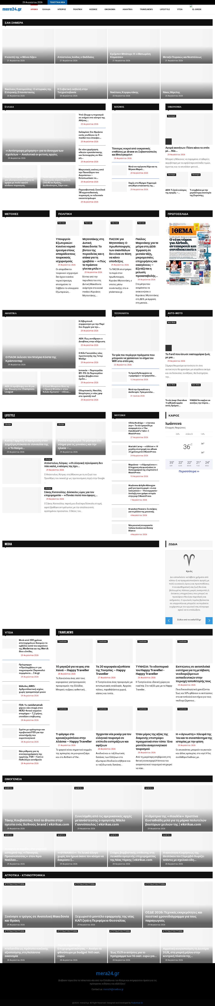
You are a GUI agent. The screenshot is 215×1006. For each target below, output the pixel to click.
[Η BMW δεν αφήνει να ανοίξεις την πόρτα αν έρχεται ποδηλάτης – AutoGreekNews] (201, 389)
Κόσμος (93, 9)
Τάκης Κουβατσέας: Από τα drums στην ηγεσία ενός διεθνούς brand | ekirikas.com (37, 822)
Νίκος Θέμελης (171, 92)
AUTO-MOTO (175, 313)
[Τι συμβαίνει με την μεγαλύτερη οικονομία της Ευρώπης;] (201, 179)
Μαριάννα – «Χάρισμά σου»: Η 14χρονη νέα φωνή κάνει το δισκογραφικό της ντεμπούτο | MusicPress (143, 468)
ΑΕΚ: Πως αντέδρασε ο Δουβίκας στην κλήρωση (92, 340)
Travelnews (146, 9)
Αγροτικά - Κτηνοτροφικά (25, 875)
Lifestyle (165, 9)
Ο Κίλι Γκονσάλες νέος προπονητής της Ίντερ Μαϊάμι (91, 356)
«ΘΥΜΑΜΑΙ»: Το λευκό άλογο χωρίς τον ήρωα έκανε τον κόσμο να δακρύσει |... (80, 856)
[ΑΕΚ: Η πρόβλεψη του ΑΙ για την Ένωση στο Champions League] (19, 383)
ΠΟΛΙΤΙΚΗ (65, 214)
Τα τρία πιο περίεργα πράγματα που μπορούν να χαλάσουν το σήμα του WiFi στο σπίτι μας (133, 357)
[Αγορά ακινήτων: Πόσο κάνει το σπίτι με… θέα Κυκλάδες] (189, 129)
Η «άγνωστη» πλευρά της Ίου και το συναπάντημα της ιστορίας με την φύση (194, 737)
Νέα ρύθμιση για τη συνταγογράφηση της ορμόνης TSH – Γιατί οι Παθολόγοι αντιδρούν (31, 755)
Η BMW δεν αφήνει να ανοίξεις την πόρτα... (200, 401)
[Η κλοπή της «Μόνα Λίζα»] (28, 46)
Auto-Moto (171, 322)
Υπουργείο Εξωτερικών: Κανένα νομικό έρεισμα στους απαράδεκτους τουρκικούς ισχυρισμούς (65, 250)
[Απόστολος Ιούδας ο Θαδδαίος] (81, 46)
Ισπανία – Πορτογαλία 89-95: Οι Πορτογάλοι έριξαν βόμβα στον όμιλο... (91, 374)
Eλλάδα (46, 9)
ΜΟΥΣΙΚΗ (119, 415)
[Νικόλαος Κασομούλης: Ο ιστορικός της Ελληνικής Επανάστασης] (28, 81)
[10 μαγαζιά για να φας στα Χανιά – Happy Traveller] (74, 651)
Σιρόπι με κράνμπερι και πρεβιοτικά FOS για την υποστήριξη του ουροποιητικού (32, 734)
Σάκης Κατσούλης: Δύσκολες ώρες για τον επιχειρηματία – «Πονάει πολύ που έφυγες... (71, 494)
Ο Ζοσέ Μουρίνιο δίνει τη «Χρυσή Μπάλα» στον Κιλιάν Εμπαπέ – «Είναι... (57, 389)
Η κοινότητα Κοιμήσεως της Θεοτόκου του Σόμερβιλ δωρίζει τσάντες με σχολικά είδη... (183, 856)
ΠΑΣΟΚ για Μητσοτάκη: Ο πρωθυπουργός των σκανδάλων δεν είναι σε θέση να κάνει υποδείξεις (120, 250)
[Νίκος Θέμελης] (187, 81)
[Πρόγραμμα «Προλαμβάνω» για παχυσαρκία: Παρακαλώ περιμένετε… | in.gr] (9, 668)
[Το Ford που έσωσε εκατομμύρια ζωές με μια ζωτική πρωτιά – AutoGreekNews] (189, 335)
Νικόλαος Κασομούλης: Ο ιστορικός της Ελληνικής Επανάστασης (28, 91)
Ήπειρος (62, 9)
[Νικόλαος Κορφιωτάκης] (134, 81)
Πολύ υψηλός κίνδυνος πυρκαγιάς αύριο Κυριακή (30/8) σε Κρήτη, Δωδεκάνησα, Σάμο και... (56, 181)
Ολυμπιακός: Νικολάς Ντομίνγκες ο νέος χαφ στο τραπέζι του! (90, 393)
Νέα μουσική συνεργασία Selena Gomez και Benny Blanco (140, 528)
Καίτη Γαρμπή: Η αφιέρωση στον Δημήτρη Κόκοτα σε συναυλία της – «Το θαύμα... (26, 444)
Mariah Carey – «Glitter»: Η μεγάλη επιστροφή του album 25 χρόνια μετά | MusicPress (143, 449)
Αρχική (34, 9)
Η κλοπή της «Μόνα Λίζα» (21, 57)
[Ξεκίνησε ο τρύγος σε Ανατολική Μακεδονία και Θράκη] (37, 904)
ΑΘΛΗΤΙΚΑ (11, 313)
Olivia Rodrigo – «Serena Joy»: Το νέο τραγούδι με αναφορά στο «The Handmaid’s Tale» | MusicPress (141, 428)
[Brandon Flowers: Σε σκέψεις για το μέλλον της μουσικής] (119, 513)
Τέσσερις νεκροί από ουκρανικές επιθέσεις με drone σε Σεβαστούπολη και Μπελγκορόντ (134, 151)
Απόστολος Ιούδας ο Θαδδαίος (75, 57)
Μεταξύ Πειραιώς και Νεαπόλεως (182, 57)
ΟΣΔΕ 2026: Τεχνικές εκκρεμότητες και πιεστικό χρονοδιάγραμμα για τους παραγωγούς (173, 916)
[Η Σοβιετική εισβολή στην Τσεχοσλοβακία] (81, 81)
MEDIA (8, 544)
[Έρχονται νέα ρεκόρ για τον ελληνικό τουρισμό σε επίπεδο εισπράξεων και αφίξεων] (114, 718)
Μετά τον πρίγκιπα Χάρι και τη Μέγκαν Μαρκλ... (142, 168)
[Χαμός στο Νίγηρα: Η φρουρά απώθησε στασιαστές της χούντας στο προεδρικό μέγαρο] (119, 187)
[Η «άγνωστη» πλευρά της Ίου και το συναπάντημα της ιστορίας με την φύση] (194, 718)
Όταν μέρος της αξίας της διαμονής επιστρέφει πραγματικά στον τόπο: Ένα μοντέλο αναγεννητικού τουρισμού (154, 741)
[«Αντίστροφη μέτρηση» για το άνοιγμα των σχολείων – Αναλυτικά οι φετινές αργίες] (39, 137)
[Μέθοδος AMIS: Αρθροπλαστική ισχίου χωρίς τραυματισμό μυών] (9, 690)
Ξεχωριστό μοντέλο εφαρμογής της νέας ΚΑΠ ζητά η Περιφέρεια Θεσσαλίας (104, 918)
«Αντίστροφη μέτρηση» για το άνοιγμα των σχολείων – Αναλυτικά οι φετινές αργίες (34, 152)
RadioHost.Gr (137, 1003)
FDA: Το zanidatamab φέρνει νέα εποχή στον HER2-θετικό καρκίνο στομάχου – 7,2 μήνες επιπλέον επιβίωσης (31, 711)
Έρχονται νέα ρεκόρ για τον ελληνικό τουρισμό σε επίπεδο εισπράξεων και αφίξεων (113, 739)
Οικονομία (110, 9)
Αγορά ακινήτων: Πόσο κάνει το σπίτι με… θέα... (187, 149)
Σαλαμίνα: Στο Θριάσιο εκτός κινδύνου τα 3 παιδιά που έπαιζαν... (91, 135)
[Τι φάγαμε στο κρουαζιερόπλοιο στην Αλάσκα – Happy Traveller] (74, 718)
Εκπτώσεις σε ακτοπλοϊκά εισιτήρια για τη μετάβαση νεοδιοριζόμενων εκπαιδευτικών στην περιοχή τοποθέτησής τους (193, 674)
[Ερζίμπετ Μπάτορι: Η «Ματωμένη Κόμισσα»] (134, 46)
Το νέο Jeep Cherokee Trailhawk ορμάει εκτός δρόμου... (176, 403)
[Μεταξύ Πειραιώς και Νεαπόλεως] (187, 46)
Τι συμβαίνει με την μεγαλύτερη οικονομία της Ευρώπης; (200, 193)
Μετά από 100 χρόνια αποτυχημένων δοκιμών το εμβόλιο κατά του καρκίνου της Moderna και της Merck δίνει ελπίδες (33, 646)
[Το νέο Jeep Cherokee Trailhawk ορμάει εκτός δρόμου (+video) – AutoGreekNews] (176, 389)
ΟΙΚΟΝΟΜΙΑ (174, 106)
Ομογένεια (13, 779)
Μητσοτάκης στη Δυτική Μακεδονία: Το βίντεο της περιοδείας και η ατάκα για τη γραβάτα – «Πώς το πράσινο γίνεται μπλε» (94, 253)
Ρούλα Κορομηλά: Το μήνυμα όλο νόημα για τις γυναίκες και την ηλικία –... (80, 444)
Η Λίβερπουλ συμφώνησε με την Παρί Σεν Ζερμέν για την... (91, 324)
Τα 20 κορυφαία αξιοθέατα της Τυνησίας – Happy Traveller (113, 670)
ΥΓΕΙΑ (180, 9)
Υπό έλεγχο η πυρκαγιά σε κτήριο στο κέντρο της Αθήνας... (92, 117)
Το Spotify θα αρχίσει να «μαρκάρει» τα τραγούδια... (142, 374)
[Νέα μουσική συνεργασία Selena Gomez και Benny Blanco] (119, 529)
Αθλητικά (128, 9)
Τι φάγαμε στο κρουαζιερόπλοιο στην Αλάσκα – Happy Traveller (74, 737)
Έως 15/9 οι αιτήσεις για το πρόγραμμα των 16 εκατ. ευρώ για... (133, 954)
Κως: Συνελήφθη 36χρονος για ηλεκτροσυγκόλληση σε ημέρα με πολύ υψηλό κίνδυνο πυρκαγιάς (19, 181)
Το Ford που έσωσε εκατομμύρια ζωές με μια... (187, 356)
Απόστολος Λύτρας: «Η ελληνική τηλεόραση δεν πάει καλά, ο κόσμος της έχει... (73, 464)
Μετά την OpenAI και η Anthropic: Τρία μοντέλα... (141, 390)
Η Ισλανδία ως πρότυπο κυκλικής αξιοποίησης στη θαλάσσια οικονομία (26, 952)
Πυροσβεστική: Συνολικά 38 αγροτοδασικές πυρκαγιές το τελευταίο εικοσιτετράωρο (92, 194)
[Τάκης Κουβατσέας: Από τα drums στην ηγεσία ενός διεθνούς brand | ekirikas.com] (37, 808)
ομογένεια (8, 788)
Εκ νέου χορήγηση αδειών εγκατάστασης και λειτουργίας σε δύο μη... (90, 153)
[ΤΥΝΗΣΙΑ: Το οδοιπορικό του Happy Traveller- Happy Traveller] (154, 651)
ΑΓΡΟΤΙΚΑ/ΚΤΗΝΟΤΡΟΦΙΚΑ (14, 884)
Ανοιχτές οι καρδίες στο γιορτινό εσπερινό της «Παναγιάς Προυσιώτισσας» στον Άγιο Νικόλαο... (26, 854)
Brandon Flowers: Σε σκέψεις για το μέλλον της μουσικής (142, 510)
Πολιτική (77, 9)
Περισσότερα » (189, 471)
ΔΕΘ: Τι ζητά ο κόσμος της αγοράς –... (176, 191)
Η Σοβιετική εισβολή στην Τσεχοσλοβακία (72, 91)
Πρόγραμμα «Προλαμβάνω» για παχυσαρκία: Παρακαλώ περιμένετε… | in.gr (32, 669)
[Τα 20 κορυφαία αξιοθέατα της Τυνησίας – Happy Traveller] (114, 651)
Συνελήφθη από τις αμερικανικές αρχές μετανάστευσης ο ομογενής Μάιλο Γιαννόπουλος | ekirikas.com (103, 820)
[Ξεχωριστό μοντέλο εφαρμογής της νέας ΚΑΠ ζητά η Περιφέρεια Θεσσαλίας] (107, 904)
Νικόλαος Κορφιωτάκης (124, 92)
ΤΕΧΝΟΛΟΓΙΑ (121, 313)
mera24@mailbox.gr (113, 989)
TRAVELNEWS (65, 632)
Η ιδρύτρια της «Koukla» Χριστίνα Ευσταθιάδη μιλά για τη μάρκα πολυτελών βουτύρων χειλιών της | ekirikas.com (175, 820)
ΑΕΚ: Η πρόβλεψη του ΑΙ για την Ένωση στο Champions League (19, 389)
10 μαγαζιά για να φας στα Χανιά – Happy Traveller (72, 668)
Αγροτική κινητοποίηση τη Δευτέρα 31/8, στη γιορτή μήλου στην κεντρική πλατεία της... (186, 952)
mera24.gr (12, 9)
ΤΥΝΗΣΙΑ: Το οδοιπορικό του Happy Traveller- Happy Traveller (152, 670)
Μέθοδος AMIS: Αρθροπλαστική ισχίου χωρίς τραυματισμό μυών (32, 689)
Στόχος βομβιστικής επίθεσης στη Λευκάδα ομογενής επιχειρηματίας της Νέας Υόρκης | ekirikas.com (133, 856)
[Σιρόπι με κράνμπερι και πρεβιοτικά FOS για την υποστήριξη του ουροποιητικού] (9, 733)
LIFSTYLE (10, 415)
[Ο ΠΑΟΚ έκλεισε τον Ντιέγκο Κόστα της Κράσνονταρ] (39, 344)
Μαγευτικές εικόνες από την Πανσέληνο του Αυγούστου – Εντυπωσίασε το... (91, 173)
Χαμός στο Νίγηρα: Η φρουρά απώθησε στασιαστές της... (142, 184)
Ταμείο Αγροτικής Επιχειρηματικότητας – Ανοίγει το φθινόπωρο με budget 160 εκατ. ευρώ (79, 950)
